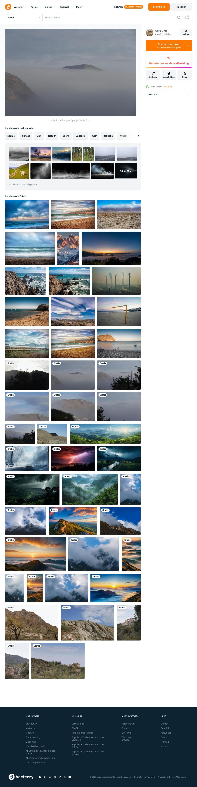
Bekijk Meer (126, 170)
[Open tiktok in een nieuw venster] (60, 777)
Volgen (186, 34)
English (164, 723)
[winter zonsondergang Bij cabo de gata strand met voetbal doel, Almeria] (119, 311)
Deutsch (165, 737)
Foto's (34, 6)
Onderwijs (31, 741)
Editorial (64, 6)
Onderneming (33, 737)
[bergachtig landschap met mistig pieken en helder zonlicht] (105, 434)
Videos (48, 6)
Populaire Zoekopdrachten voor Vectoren (88, 738)
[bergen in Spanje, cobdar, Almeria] (31, 623)
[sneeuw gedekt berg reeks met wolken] (68, 248)
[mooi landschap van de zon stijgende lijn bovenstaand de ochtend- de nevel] (73, 521)
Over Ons (126, 732)
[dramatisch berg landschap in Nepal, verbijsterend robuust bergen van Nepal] (25, 521)
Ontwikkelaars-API (35, 746)
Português (166, 732)
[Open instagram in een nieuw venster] (45, 777)
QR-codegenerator (35, 762)
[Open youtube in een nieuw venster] (70, 777)
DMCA (75, 728)
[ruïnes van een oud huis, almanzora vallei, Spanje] (129, 623)
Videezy (30, 732)
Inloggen (181, 6)
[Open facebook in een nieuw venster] (40, 777)
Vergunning (78, 723)
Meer (79, 6)
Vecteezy (30, 728)
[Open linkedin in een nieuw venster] (50, 777)
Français (165, 741)
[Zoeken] (179, 17)
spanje (11, 135)
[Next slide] (136, 136)
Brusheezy (31, 723)
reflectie (108, 135)
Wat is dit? (168, 86)
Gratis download (169, 45)
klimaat (25, 135)
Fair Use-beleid (179, 776)
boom (66, 135)
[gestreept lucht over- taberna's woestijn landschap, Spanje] (73, 311)
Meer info (153, 94)
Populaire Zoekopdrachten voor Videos (88, 753)
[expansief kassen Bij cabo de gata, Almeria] (27, 343)
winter (123, 135)
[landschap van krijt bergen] (87, 623)
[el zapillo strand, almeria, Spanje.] (73, 343)
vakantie (80, 135)
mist (39, 135)
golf (94, 135)
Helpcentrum (128, 723)
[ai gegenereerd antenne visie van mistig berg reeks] (90, 489)
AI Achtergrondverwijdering (40, 757)
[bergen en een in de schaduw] (52, 434)
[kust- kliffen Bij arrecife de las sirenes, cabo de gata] (25, 281)
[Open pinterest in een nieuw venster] (55, 777)
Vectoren (18, 6)
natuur (52, 135)
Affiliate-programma (82, 732)
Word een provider (126, 738)
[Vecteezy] (8, 7)
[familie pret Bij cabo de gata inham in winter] (27, 311)
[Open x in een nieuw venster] (65, 777)
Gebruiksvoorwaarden (144, 776)
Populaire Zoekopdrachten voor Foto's (88, 746)
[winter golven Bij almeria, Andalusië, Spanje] (27, 214)
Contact (125, 728)
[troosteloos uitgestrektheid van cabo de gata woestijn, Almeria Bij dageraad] (119, 214)
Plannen (118, 6)
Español (165, 728)
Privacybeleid (163, 776)
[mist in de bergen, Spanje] (27, 375)
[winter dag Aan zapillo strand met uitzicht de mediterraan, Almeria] (73, 214)
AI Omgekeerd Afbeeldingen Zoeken (41, 752)
